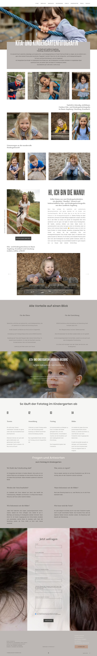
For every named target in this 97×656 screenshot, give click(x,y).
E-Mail (36, 561)
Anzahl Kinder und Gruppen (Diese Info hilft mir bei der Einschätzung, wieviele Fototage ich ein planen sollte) (48, 587)
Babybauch (51, 3)
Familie (67, 3)
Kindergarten (74, 3)
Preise (82, 3)
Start (37, 3)
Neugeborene (59, 3)
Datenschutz (51, 646)
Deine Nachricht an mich (42, 597)
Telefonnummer (39, 552)
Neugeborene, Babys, (18, 642)
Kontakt (88, 3)
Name (36, 544)
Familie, (25, 642)
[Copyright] (48, 653)
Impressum (45, 646)
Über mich (43, 3)
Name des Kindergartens (42, 569)
